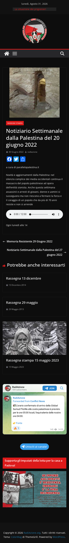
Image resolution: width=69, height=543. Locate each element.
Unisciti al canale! (36, 446)
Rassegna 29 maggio (22, 302)
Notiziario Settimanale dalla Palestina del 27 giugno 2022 (34, 252)
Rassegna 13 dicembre (23, 278)
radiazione (32, 151)
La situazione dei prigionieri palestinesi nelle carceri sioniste (33, 11)
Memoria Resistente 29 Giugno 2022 (29, 241)
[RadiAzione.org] (7, 54)
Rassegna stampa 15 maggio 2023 (32, 360)
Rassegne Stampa (14, 123)
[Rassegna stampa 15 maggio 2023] (34, 324)
